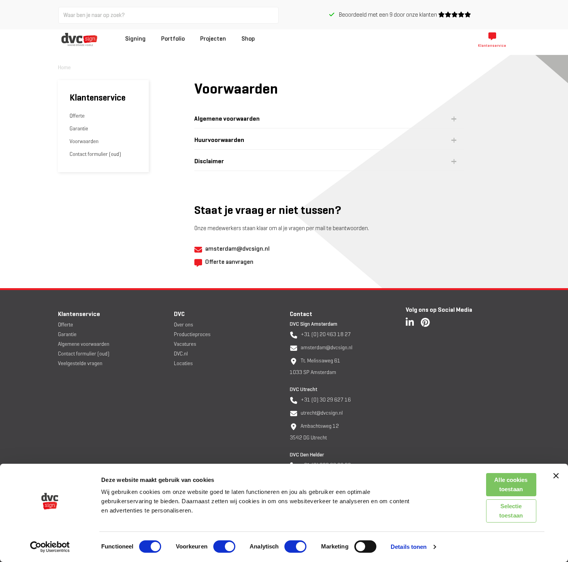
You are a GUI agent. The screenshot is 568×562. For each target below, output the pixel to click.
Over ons (183, 324)
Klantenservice (79, 314)
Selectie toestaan (511, 511)
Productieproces (192, 334)
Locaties (183, 363)
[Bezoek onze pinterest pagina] (425, 322)
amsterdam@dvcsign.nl (325, 347)
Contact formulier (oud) (95, 154)
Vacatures (185, 344)
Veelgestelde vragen (80, 363)
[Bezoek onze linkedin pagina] (410, 322)
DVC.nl (181, 353)
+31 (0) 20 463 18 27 (325, 334)
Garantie (79, 128)
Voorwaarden (84, 141)
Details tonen (409, 546)
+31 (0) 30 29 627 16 (325, 399)
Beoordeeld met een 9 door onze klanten (386, 14)
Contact (301, 314)
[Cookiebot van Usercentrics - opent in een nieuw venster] (50, 547)
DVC (179, 314)
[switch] (224, 546)
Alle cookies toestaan (510, 484)
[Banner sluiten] (556, 475)
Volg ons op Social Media (439, 309)
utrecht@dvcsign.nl (321, 413)
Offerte (77, 116)
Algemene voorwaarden (83, 344)
